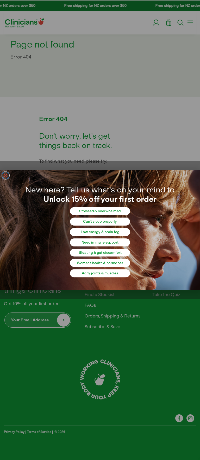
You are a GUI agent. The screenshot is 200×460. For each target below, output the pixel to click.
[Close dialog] (5, 175)
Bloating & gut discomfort (100, 252)
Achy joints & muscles (100, 273)
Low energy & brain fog (100, 232)
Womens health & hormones (100, 263)
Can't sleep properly (100, 221)
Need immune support (100, 242)
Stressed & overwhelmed (100, 211)
